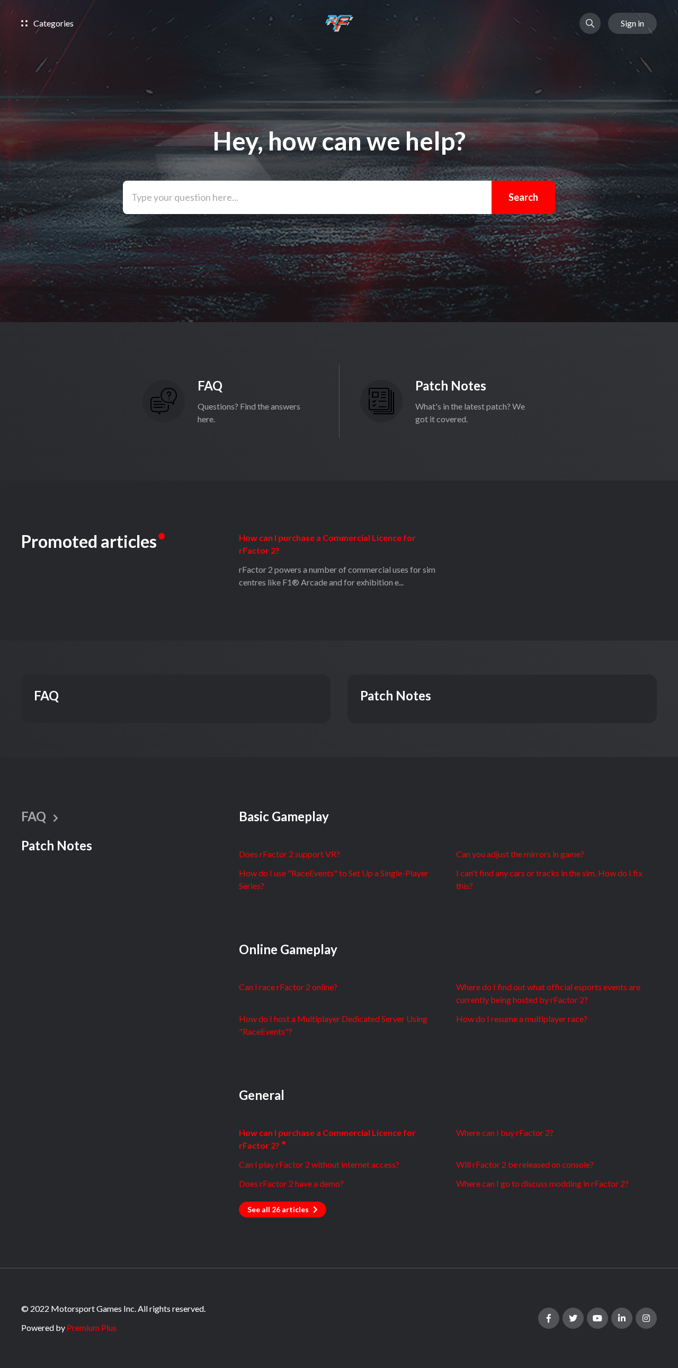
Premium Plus (92, 1327)
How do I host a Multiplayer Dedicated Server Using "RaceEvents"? (333, 1025)
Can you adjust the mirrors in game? (520, 854)
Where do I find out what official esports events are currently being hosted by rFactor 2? (548, 993)
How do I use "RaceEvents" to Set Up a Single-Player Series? (334, 879)
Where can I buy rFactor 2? (505, 1132)
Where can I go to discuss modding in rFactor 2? (542, 1183)
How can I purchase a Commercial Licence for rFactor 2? (327, 543)
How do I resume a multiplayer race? (521, 1019)
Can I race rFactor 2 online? (288, 987)
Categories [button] (53, 23)
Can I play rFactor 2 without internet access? (319, 1164)
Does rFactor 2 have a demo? (291, 1183)
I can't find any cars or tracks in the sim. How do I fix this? (549, 879)
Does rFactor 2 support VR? (289, 854)
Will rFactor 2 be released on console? (525, 1164)
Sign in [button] (632, 23)
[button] (590, 23)
